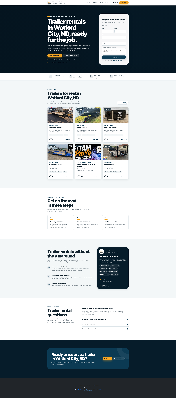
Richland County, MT (113, 271)
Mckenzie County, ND (104, 265)
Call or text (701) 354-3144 (118, 60)
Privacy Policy (95, 385)
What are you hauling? (109, 47)
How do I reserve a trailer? (89, 324)
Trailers (88, 2)
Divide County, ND (114, 274)
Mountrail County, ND (104, 274)
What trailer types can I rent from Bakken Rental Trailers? (97, 308)
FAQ (108, 2)
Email (103, 34)
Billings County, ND (113, 268)
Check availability (54, 55)
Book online (124, 2)
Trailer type (104, 41)
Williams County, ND (115, 265)
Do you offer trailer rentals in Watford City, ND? (94, 319)
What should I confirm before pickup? (92, 329)
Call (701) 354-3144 (72, 55)
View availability (122, 103)
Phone (115, 28)
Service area (103, 2)
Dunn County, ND (103, 268)
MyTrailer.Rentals (96, 389)
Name (103, 28)
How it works (95, 2)
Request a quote (118, 358)
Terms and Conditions (84, 385)
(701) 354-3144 (115, 2)
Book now (68, 139)
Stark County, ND (103, 271)
